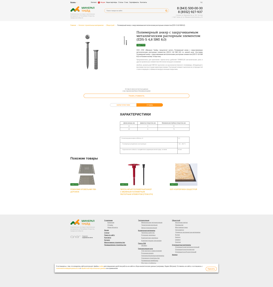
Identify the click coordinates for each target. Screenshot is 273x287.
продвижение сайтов (87, 237)
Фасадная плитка (181, 222)
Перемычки (179, 225)
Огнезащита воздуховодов (184, 249)
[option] (91, 52)
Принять (211, 269)
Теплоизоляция (143, 220)
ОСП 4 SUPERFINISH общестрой (183, 189)
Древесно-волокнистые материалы (187, 232)
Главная (73, 25)
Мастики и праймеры (148, 263)
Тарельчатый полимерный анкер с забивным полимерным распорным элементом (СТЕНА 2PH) (136, 191)
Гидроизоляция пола (145, 249)
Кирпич (177, 237)
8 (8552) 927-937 (190, 12)
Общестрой (110, 25)
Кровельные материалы (146, 230)
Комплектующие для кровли (151, 241)
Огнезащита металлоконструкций (187, 247)
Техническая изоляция (149, 225)
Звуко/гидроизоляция (149, 228)
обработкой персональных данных (93, 268)
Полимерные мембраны (149, 260)
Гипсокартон (179, 230)
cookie (101, 266)
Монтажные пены (181, 227)
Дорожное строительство (150, 258)
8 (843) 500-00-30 (190, 8)
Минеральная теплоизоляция (151, 222)
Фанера (174, 255)
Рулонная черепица (148, 235)
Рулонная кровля (147, 253)
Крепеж (178, 242)
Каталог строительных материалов (91, 25)
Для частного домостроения (151, 251)
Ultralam (144, 245)
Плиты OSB (142, 243)
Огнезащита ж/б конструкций (185, 252)
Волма (177, 235)
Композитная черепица (149, 238)
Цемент (178, 240)
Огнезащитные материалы (181, 245)
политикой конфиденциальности (68, 268)
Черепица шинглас (148, 233)
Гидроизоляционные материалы (152, 256)
